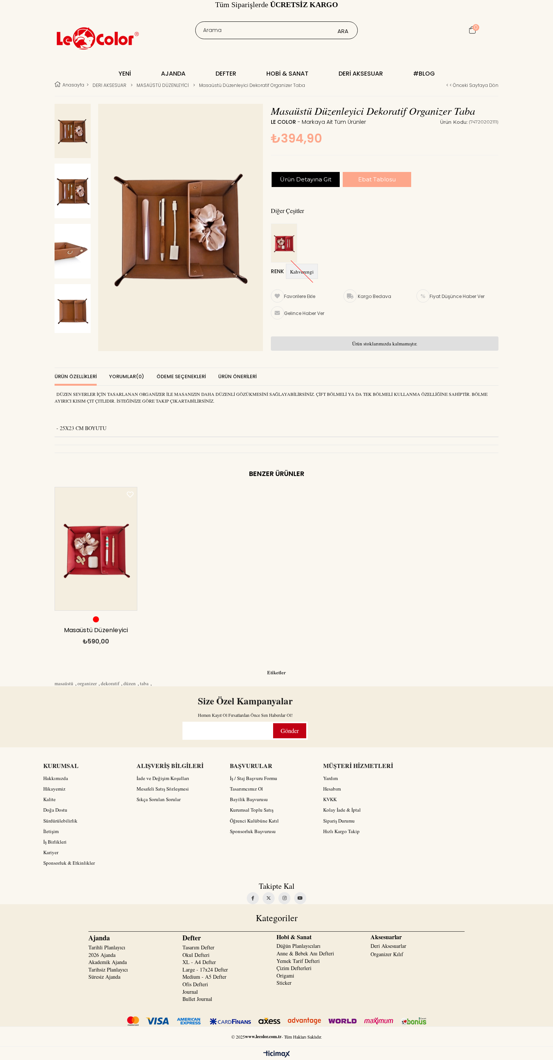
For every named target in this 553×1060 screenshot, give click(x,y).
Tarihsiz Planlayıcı (108, 969)
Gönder (290, 731)
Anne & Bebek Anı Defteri (305, 953)
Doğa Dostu (55, 809)
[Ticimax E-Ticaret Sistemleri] (276, 1054)
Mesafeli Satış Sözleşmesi (163, 788)
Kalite (49, 799)
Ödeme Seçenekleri (181, 376)
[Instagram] (284, 898)
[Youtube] (300, 898)
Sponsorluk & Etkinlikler (69, 862)
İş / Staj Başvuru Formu (253, 778)
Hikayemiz (54, 788)
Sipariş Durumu (339, 820)
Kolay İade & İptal (342, 809)
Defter (226, 73)
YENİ (124, 73)
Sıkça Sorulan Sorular (159, 799)
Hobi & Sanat (287, 73)
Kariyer (50, 852)
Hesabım (332, 788)
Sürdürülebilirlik (60, 820)
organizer (87, 683)
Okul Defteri (196, 954)
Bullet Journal (197, 998)
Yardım (330, 778)
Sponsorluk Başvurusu (253, 831)
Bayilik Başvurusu (249, 799)
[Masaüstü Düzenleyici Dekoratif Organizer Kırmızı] (286, 244)
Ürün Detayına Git (305, 179)
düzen (129, 683)
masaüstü (64, 683)
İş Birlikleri (55, 841)
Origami (285, 975)
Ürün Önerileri (237, 376)
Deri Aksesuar (361, 73)
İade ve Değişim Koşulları (163, 778)
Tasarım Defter (198, 947)
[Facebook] (253, 898)
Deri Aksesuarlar (388, 945)
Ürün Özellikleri (76, 376)
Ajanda (173, 73)
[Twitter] (269, 898)
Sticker (284, 982)
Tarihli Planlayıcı (106, 947)
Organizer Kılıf (387, 954)
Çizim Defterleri (293, 968)
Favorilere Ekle (130, 495)
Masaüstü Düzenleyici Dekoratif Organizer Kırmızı (96, 632)
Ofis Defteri (195, 984)
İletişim (51, 831)
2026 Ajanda (101, 954)
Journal (190, 991)
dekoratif (110, 683)
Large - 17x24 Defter (205, 969)
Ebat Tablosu (377, 179)
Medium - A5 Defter (204, 976)
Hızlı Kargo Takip (341, 831)
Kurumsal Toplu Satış (251, 809)
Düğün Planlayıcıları (298, 945)
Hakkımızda (55, 778)
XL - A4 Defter (199, 962)
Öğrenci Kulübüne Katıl (254, 820)
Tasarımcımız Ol (246, 788)
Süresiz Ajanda (104, 976)
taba (144, 683)
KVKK (330, 799)
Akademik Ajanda (107, 962)
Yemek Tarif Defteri (298, 960)
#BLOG (424, 73)
